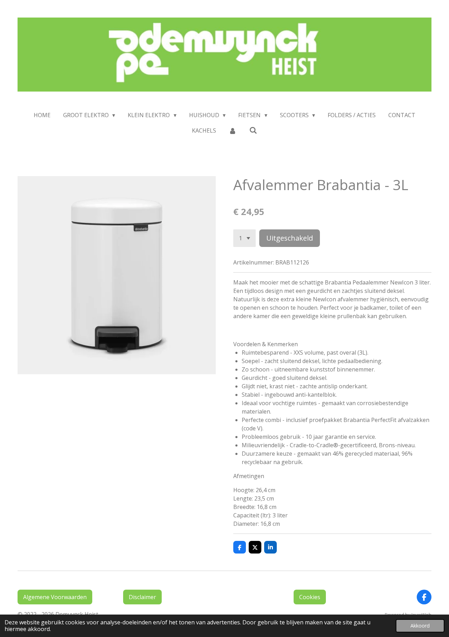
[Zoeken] (253, 130)
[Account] (232, 130)
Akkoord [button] (420, 625)
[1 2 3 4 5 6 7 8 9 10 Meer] (244, 238)
